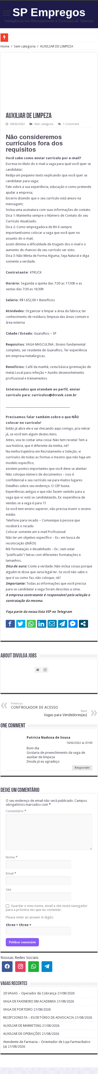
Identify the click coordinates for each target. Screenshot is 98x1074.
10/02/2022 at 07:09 (79, 743)
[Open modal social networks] (83, 624)
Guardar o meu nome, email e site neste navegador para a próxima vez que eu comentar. (47, 908)
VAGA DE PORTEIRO (18, 1009)
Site (8, 890)
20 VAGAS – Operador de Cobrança (29, 993)
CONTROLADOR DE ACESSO (34, 705)
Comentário (16, 811)
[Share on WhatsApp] (31, 624)
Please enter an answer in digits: (30, 917)
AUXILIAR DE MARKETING (22, 1026)
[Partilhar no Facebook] (10, 624)
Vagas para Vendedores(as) (65, 713)
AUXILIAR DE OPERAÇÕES (22, 1034)
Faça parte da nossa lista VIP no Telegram (39, 612)
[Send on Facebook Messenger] (73, 624)
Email (11, 873)
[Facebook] (7, 966)
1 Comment (71, 124)
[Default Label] (47, 966)
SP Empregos (49, 12)
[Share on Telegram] (62, 624)
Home (5, 46)
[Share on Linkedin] (41, 624)
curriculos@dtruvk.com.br (54, 395)
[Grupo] (33, 966)
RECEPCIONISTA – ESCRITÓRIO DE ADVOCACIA (38, 1017)
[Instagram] (20, 966)
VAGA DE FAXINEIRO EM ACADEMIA (29, 1001)
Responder (82, 767)
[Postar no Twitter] (20, 624)
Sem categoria (25, 46)
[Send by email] (52, 624)
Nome (12, 857)
